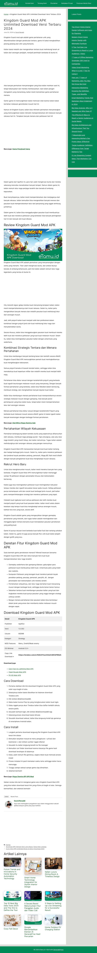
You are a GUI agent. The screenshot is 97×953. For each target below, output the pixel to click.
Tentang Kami (42, 3)
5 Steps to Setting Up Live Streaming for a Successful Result (53, 906)
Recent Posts (14, 796)
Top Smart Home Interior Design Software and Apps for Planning (82, 30)
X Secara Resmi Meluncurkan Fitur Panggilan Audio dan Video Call (32, 907)
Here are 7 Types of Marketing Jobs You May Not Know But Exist (81, 81)
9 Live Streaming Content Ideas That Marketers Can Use (82, 158)
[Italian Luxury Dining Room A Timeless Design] (53, 867)
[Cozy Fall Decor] (12, 924)
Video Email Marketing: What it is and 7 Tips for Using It (81, 71)
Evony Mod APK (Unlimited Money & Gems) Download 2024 (25, 849)
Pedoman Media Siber (84, 3)
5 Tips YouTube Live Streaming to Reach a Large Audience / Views (82, 50)
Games (8, 845)
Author (6, 796)
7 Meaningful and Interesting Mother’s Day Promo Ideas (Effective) (81, 138)
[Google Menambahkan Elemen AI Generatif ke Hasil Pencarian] (33, 923)
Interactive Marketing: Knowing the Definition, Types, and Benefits (80, 91)
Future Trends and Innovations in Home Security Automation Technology (12, 874)
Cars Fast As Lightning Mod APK (21, 669)
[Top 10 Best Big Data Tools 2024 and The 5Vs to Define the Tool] (12, 899)
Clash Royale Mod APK (17, 672)
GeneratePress (58, 950)
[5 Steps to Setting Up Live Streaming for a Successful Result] (53, 899)
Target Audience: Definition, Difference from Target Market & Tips (82, 148)
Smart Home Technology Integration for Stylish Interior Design (30, 882)
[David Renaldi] (9, 808)
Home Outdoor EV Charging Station (53, 928)
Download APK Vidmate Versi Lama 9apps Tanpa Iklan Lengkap (26, 847)
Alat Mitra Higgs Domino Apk (24, 423)
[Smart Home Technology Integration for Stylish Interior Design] (33, 873)
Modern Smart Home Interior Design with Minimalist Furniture (80, 40)
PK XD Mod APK (15, 675)
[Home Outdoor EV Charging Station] (53, 923)
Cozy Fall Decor (11, 929)
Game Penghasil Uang (21, 149)
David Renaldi (19, 801)
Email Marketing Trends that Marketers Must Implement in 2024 (82, 101)
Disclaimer (54, 3)
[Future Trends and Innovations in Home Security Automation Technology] (12, 865)
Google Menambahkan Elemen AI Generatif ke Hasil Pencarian (32, 931)
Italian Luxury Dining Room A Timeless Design (52, 874)
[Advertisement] (33, 70)
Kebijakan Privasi (67, 3)
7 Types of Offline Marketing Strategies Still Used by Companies (82, 60)
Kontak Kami (29, 3)
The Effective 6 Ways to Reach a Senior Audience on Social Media (82, 118)
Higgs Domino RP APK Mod (23, 777)
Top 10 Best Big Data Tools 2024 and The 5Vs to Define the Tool (11, 906)
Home (6, 14)
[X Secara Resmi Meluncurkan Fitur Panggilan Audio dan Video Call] (33, 899)
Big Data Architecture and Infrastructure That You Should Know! (81, 128)
